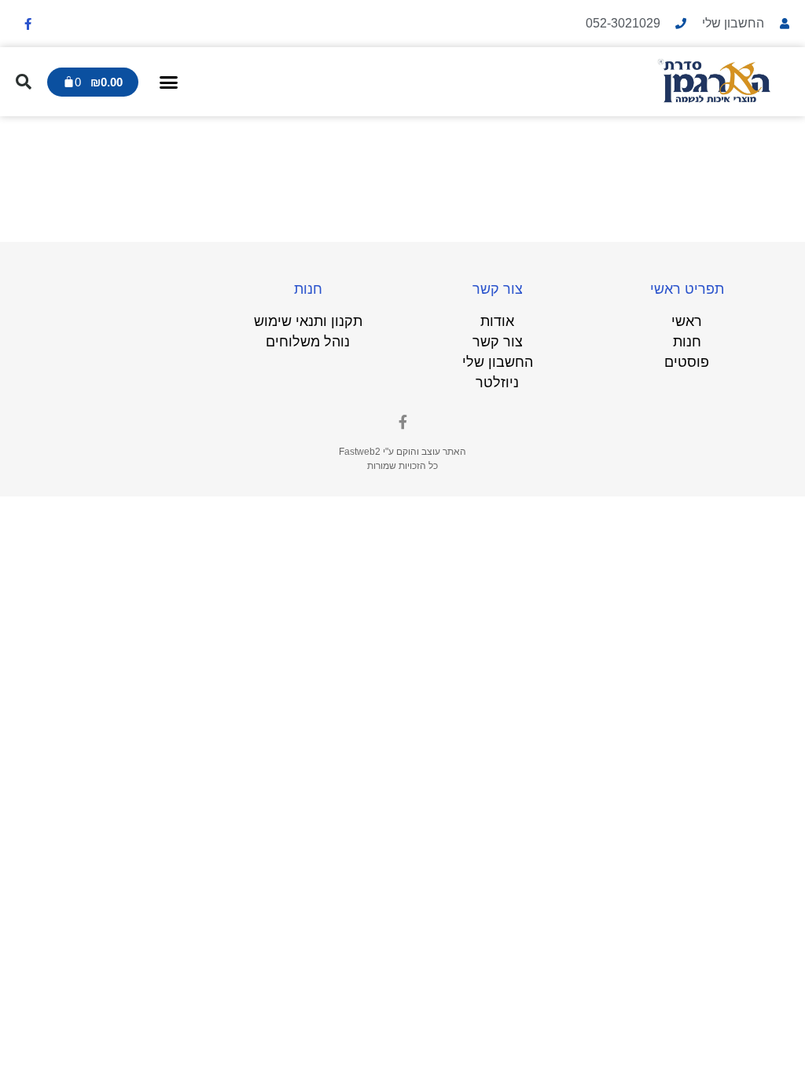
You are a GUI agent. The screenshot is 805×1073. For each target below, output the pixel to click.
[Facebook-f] (27, 23)
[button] (169, 82)
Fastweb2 (359, 451)
